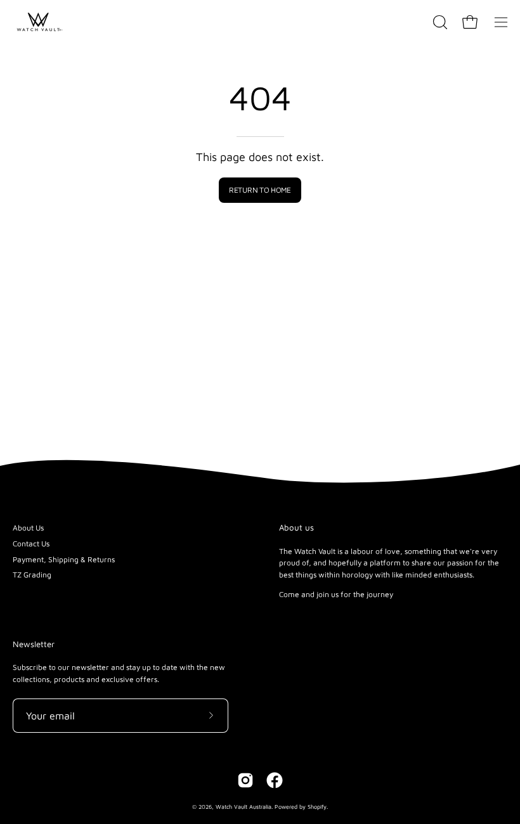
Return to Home (260, 190)
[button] (439, 22)
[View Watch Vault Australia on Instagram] (245, 780)
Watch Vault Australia (243, 806)
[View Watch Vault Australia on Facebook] (274, 780)
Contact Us (31, 543)
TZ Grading (32, 574)
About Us (28, 527)
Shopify (317, 806)
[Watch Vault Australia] (38, 22)
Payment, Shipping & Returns (64, 559)
